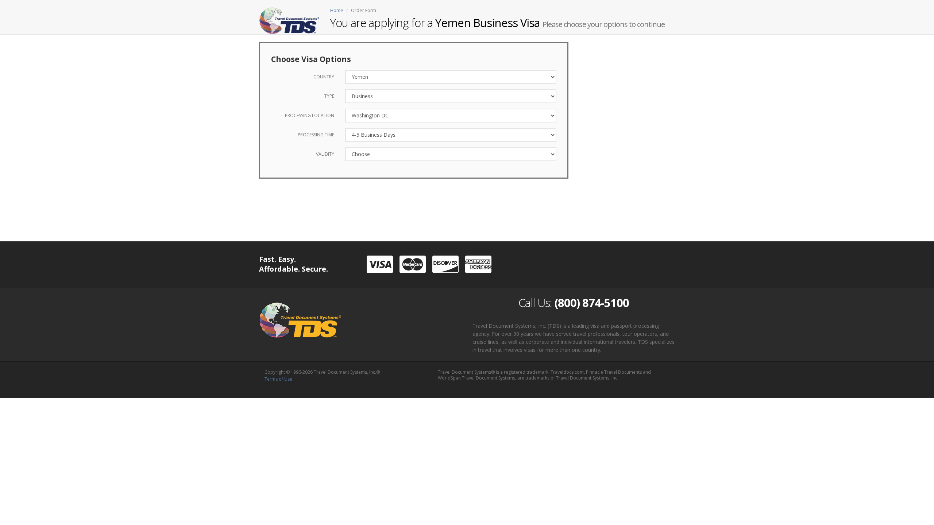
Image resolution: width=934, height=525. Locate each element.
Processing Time (316, 135)
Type (329, 96)
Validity (325, 154)
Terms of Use (278, 379)
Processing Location (309, 115)
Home (336, 10)
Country (323, 77)
